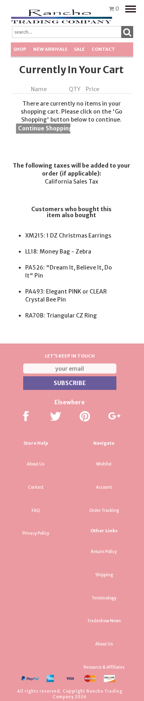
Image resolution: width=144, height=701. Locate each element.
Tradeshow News (104, 620)
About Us (35, 464)
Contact (103, 49)
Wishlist (104, 464)
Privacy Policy (35, 533)
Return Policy (104, 551)
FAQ (36, 510)
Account (104, 487)
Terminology (104, 598)
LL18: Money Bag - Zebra (58, 251)
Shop (20, 49)
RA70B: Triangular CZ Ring (61, 315)
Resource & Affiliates (104, 667)
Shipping (104, 574)
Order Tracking (104, 510)
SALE (79, 49)
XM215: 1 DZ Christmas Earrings (68, 235)
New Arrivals (50, 49)
